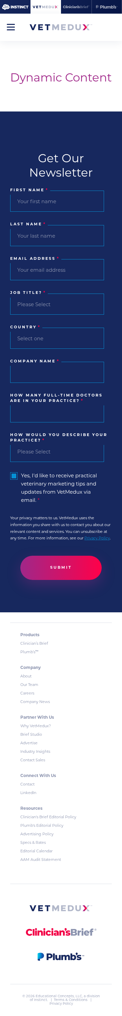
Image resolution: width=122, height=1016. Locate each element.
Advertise (29, 743)
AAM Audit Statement (40, 860)
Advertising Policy (37, 834)
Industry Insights (35, 752)
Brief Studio (31, 735)
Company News (35, 702)
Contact (27, 785)
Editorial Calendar (36, 851)
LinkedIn (28, 793)
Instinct (40, 1000)
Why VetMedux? (35, 726)
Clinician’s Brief (34, 644)
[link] (61, 909)
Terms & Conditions (71, 1000)
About (26, 676)
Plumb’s (29, 652)
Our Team (29, 685)
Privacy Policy (97, 538)
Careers (27, 694)
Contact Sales (32, 760)
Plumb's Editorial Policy (41, 826)
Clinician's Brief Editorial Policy (48, 817)
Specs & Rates (33, 843)
